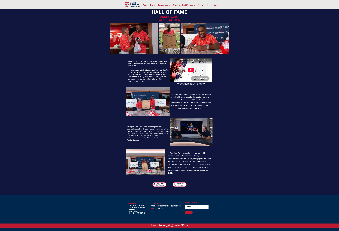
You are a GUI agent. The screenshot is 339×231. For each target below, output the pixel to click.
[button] (164, 5)
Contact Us (156, 203)
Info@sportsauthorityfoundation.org (166, 206)
